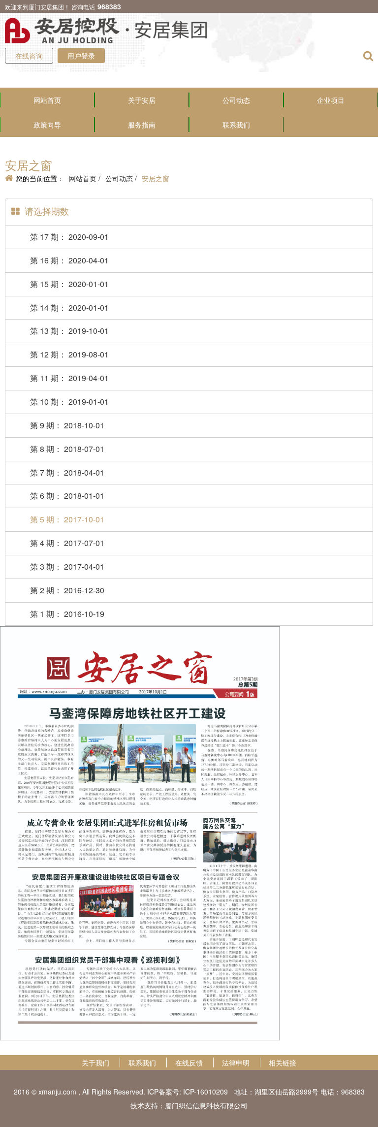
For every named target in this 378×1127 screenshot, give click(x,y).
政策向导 (47, 124)
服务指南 (142, 124)
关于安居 (142, 100)
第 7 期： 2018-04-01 (67, 472)
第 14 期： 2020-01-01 (69, 307)
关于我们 (95, 1062)
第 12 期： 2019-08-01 (69, 354)
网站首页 (47, 100)
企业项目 (331, 100)
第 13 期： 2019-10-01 (69, 330)
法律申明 (236, 1062)
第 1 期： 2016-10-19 (67, 613)
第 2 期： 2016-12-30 (67, 590)
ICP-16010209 (205, 1091)
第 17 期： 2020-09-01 (69, 236)
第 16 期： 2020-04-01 (69, 260)
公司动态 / (121, 178)
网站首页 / (84, 178)
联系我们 (236, 124)
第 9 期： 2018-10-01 (67, 425)
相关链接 (282, 1062)
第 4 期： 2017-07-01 (67, 542)
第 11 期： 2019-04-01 (69, 378)
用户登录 (81, 56)
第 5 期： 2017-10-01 (67, 519)
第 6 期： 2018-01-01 (67, 495)
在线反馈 (189, 1062)
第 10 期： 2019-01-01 (69, 401)
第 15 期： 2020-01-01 (69, 284)
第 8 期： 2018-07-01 (67, 448)
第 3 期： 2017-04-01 (67, 566)
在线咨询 (29, 56)
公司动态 (236, 100)
